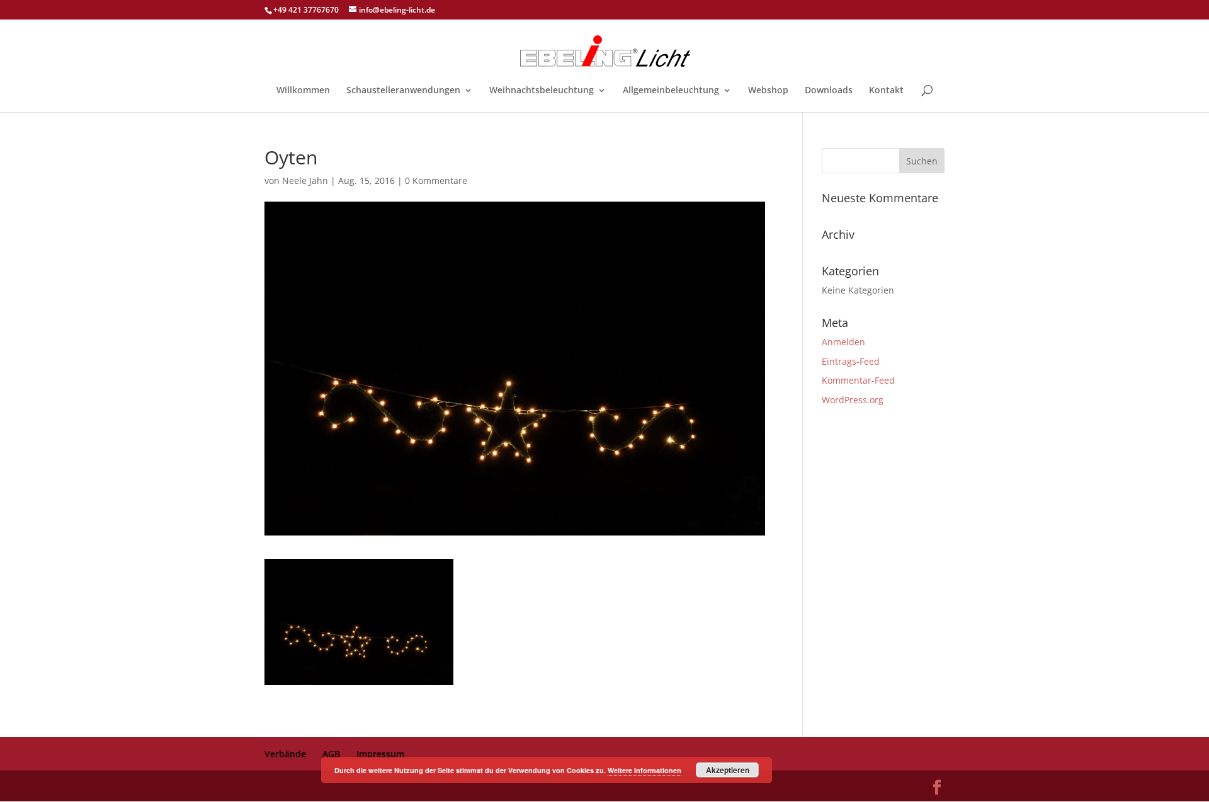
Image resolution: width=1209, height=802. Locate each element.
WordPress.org (852, 400)
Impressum (380, 754)
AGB (331, 754)
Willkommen (303, 91)
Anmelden (843, 342)
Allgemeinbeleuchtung (671, 91)
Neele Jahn (305, 180)
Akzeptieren (727, 770)
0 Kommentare (436, 180)
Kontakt (886, 91)
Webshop (768, 91)
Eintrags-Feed (851, 361)
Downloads (829, 91)
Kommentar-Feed (858, 380)
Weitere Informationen (644, 770)
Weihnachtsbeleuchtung (541, 91)
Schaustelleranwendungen (403, 91)
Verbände (285, 754)
